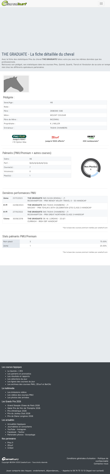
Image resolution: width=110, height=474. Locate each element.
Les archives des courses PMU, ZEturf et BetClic (29, 384)
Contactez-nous (101, 463)
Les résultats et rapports (18, 376)
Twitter (21, 432)
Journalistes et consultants (19, 426)
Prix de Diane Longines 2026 (20, 416)
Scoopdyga (30, 434)
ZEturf (10, 445)
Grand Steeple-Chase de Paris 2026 (23, 405)
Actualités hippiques (16, 424)
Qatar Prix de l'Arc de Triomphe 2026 (23, 408)
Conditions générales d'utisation (81, 458)
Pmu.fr (10, 442)
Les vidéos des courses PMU (20, 395)
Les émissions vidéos (16, 392)
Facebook (11, 432)
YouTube (11, 429)
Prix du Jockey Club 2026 (18, 413)
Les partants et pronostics (19, 374)
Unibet (10, 448)
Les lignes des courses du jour (21, 381)
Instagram (21, 429)
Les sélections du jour (17, 379)
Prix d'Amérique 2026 (16, 411)
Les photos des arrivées (18, 397)
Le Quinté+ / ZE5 (15, 371)
